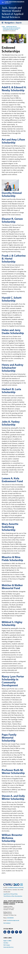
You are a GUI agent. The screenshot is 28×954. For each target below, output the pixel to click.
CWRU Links (7, 938)
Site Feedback (6, 923)
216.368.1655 (10, 918)
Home (3, 26)
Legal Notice (6, 894)
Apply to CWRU (7, 940)
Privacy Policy (14, 894)
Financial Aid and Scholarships (11, 28)
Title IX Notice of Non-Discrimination (12, 896)
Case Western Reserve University (16, 887)
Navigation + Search (11, 23)
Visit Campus (6, 945)
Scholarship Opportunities (10, 29)
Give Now (5, 943)
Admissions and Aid (11, 26)
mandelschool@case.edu (13, 920)
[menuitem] (14, 941)
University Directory (8, 947)
